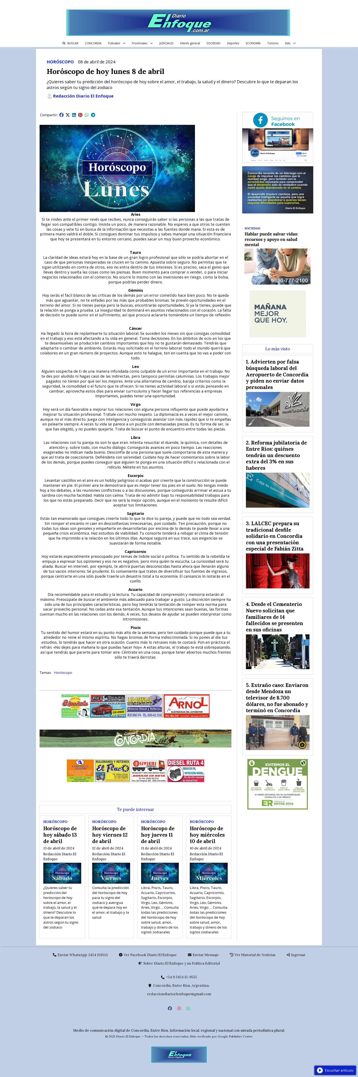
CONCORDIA (93, 43)
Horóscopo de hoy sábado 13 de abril (60, 834)
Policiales (114, 43)
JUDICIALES (166, 43)
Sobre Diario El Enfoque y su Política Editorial (181, 963)
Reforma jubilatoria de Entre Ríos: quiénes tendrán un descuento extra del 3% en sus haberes (276, 455)
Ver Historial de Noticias (254, 955)
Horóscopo (63, 672)
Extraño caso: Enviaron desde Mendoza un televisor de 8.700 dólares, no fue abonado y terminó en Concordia (277, 698)
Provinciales (140, 43)
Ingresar (298, 955)
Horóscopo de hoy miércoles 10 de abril (207, 834)
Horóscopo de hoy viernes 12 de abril (110, 834)
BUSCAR (73, 43)
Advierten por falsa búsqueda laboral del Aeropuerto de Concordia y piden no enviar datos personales (277, 374)
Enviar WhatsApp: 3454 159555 (82, 955)
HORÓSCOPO (60, 62)
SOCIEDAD (213, 43)
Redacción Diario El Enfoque (83, 96)
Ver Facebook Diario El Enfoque (150, 955)
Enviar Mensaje (205, 955)
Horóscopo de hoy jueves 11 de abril (157, 834)
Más (287, 43)
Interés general (190, 43)
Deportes (233, 43)
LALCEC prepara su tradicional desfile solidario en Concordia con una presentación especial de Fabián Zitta (275, 536)
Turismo (272, 43)
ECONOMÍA (253, 43)
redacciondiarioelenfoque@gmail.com (179, 994)
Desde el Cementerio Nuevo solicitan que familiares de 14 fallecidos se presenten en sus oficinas (274, 617)
